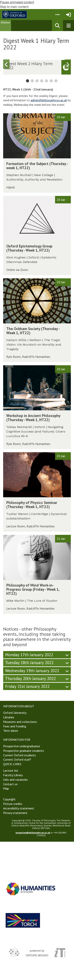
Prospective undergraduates (21, 746)
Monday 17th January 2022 (29, 654)
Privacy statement (15, 813)
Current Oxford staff (17, 759)
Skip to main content (14, 6)
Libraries (8, 717)
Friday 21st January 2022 (27, 686)
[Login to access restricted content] (68, 14)
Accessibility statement (18, 808)
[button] (57, 14)
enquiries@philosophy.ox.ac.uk (33, 832)
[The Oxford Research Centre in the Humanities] (23, 920)
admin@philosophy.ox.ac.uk (49, 100)
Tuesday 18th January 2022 (29, 662)
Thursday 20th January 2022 (30, 678)
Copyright (9, 799)
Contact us (10, 784)
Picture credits (12, 804)
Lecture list (10, 770)
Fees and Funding (14, 726)
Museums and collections (20, 722)
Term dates (10, 731)
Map (6, 788)
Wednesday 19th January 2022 (32, 670)
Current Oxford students (19, 755)
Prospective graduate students (23, 751)
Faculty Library (13, 775)
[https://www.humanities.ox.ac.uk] (30, 889)
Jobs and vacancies (15, 779)
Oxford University (14, 713)
